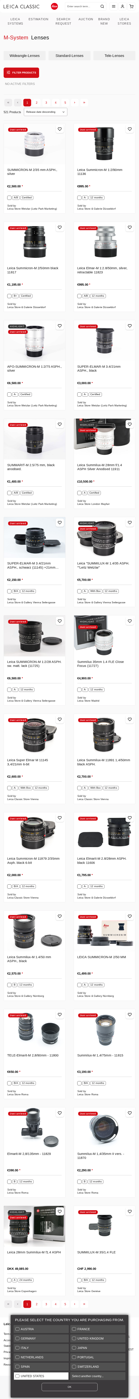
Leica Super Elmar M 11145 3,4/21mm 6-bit (27, 762)
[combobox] (82, 6)
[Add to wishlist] (60, 129)
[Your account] (122, 6)
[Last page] (84, 103)
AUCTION (86, 19)
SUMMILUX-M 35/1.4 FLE (96, 1252)
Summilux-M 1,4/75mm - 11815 (100, 1055)
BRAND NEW (104, 21)
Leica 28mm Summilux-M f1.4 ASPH (34, 1252)
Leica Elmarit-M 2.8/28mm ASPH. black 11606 (102, 861)
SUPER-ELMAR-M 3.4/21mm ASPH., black (99, 369)
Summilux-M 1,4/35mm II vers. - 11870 (100, 1156)
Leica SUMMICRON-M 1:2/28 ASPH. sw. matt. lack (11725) (34, 664)
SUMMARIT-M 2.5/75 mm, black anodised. (31, 467)
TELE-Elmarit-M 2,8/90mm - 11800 (32, 1055)
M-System (16, 37)
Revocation (10, 1364)
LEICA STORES (124, 21)
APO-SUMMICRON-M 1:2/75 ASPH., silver (34, 369)
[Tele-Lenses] (114, 55)
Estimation (39, 19)
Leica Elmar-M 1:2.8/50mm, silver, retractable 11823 (102, 270)
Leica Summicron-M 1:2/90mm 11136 (99, 172)
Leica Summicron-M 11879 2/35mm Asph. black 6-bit (33, 861)
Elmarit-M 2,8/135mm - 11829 (29, 1154)
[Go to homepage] (31, 6)
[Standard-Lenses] (69, 55)
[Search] (102, 6)
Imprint (8, 1358)
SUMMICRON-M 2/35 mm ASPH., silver (32, 172)
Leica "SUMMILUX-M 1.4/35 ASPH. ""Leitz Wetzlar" (103, 565)
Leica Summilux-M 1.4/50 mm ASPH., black (29, 959)
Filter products (24, 72)
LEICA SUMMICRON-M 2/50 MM (101, 957)
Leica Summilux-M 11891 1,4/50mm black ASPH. (103, 762)
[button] (41, 1329)
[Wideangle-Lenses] (25, 55)
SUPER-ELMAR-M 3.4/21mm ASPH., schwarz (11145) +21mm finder (31, 566)
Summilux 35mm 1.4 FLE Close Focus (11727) (100, 664)
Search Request (63, 21)
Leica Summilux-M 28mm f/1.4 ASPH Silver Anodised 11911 (99, 467)
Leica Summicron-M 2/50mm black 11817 (32, 270)
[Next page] (75, 103)
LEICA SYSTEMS (15, 21)
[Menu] (113, 6)
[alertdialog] (69, 1357)
